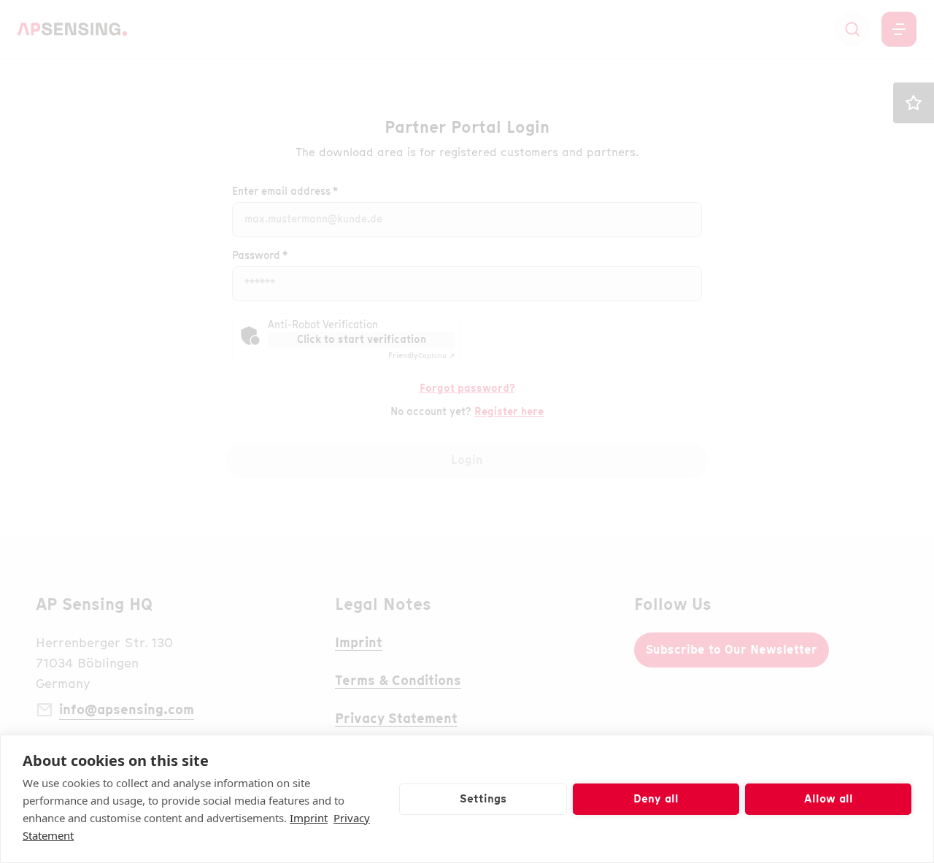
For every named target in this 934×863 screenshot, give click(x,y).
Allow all (828, 798)
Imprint (309, 817)
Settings (483, 798)
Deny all (656, 798)
